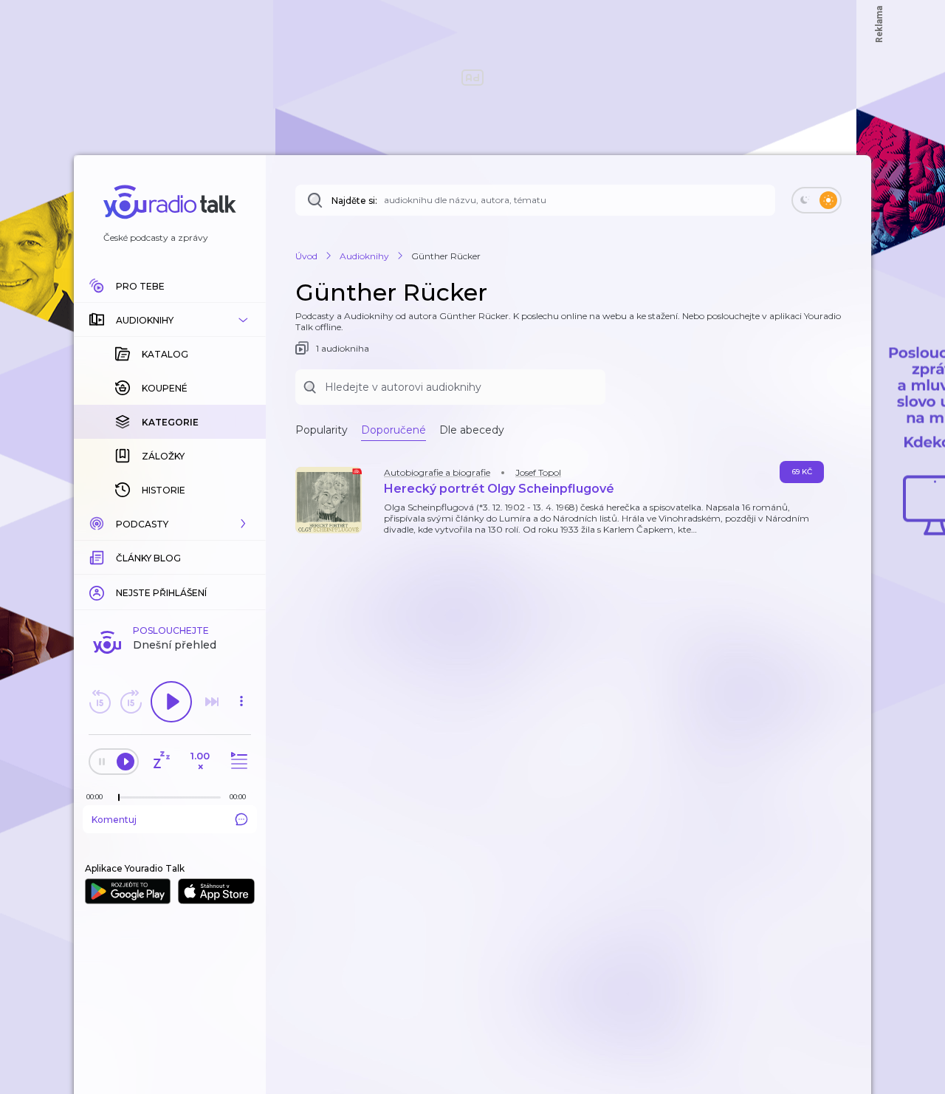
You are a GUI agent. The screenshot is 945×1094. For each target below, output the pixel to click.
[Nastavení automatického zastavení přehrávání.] (161, 761)
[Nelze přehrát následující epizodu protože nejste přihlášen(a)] (211, 701)
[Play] (171, 702)
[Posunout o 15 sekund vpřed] (130, 701)
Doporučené (393, 430)
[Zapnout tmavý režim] (816, 200)
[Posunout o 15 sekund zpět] (99, 701)
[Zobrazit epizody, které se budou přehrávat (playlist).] (237, 761)
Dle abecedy (471, 430)
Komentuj (114, 819)
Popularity (321, 430)
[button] (170, 320)
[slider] (118, 797)
